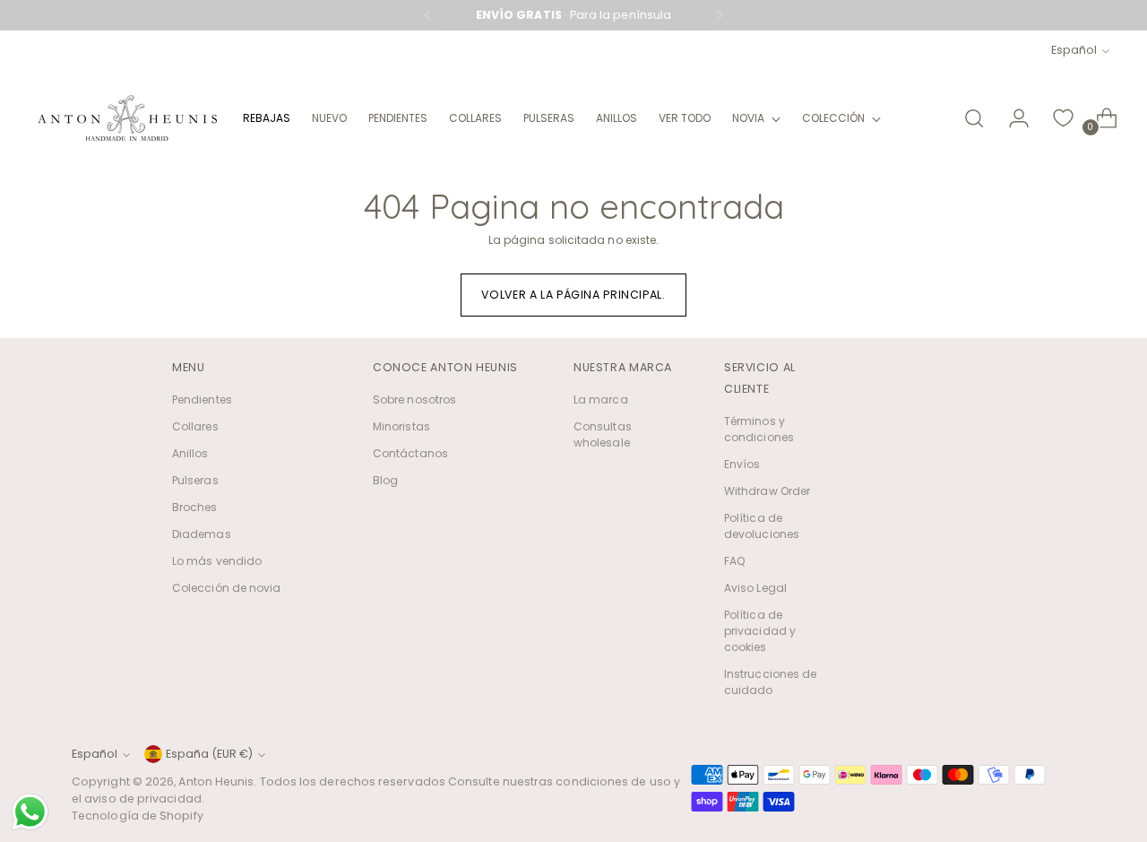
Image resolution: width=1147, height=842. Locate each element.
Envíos (742, 464)
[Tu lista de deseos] (1064, 118)
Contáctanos (410, 453)
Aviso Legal (755, 587)
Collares (195, 426)
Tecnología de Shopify (137, 815)
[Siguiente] (719, 15)
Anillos (190, 453)
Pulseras (195, 480)
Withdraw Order (767, 491)
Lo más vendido (217, 561)
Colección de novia (226, 587)
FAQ (734, 561)
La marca (601, 399)
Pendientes (202, 399)
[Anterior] (427, 15)
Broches (195, 507)
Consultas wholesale (603, 434)
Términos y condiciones (759, 429)
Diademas (201, 534)
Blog (385, 480)
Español (1074, 49)
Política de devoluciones (761, 526)
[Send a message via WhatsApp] (30, 812)
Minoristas (401, 426)
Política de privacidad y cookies (760, 631)
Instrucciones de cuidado (770, 682)
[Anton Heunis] (127, 118)
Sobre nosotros (414, 399)
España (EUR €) (209, 753)
